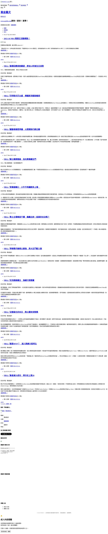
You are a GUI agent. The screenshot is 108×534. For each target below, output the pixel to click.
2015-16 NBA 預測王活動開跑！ (17, 39)
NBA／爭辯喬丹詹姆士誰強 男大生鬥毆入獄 (23, 249)
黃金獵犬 (6, 12)
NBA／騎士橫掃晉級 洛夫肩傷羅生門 (20, 159)
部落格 (6, 30)
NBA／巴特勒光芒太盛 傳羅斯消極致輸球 (22, 96)
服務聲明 (69, 512)
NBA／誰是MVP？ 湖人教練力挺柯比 (20, 344)
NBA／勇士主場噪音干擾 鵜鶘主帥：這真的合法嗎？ (26, 217)
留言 (15, 53)
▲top (2, 59)
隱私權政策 (62, 512)
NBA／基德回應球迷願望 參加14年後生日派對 (24, 66)
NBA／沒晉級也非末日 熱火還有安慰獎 (21, 312)
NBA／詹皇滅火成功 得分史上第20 (19, 375)
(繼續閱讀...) (4, 50)
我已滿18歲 (3, 531)
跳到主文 (3, 16)
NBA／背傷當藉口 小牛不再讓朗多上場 (22, 187)
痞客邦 (12, 53)
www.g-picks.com (6, 21)
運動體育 (13, 25)
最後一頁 (8, 403)
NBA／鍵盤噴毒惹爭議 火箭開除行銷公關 (22, 129)
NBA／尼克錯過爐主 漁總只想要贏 (19, 280)
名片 (5, 32)
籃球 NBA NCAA (15, 56)
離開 (9, 531)
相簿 (5, 28)
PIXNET (42, 512)
